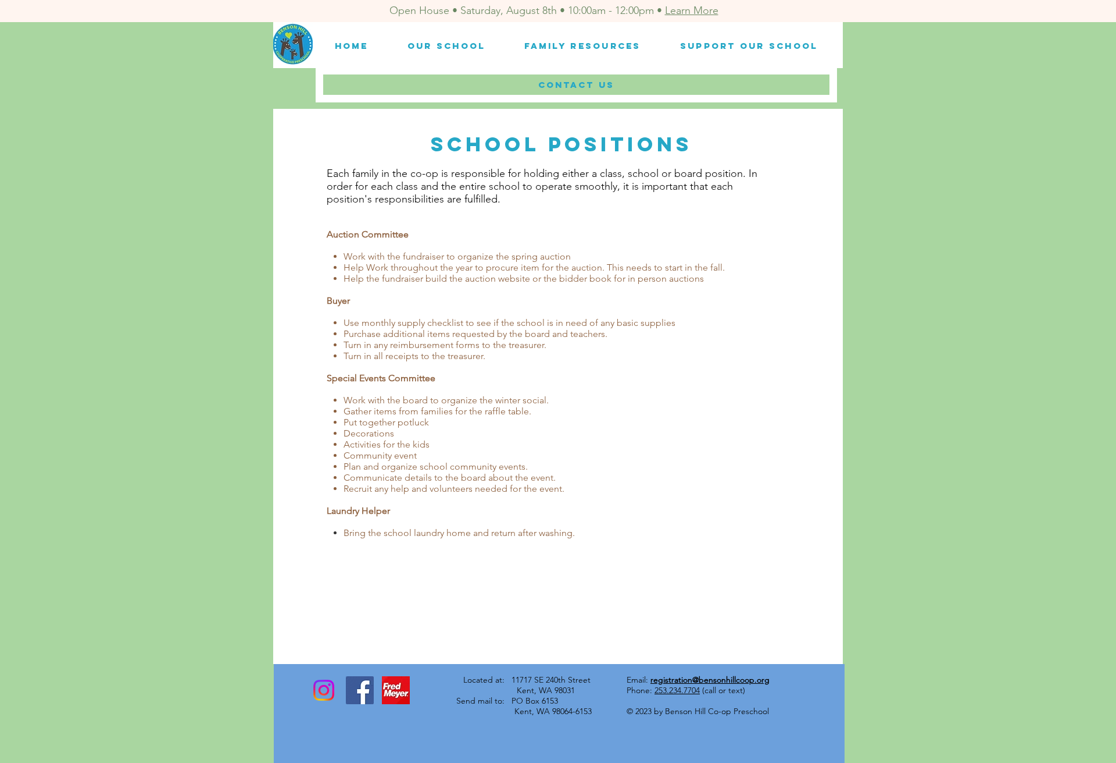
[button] (446, 46)
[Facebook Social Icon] (360, 690)
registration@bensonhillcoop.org (710, 680)
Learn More (691, 10)
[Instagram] (324, 690)
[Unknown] (396, 690)
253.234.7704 (677, 690)
